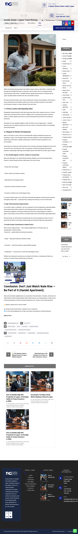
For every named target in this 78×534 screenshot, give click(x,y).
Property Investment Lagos (10, 329)
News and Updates (65, 128)
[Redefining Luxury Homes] (12, 4)
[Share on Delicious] (33, 342)
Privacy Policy (30, 490)
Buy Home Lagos (11, 326)
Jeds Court (65, 102)
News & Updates (31, 486)
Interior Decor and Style (66, 91)
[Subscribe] (70, 256)
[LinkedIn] (69, 23)
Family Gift (65, 78)
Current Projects (19, 403)
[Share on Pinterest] (20, 342)
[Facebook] (63, 23)
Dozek (18, 326)
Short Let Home (67, 185)
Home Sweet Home (66, 82)
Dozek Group (24, 326)
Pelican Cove (17, 405)
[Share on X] (14, 342)
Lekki (64, 109)
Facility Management (66, 75)
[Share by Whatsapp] (45, 342)
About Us (30, 477)
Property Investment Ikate (67, 145)
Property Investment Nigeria (24, 329)
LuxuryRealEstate (31, 333)
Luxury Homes (66, 117)
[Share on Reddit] (26, 342)
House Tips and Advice (67, 87)
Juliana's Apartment (65, 106)
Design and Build (67, 58)
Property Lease (67, 172)
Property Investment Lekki (66, 158)
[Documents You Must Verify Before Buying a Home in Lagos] (64, 215)
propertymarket (8, 336)
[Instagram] (66, 23)
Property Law (66, 169)
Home (30, 475)
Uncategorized (66, 190)
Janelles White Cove (66, 99)
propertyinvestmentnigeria (42, 333)
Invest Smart (66, 95)
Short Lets (65, 187)
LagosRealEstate (22, 333)
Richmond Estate (67, 182)
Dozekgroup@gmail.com (13, 323)
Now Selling (11, 405)
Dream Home (66, 71)
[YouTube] (72, 23)
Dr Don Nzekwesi (65, 67)
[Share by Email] (52, 342)
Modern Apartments (66, 123)
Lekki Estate (66, 115)
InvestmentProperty (12, 333)
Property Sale (66, 179)
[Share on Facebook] (8, 342)
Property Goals (67, 137)
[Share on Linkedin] (39, 342)
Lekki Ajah (65, 112)
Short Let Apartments (30, 484)
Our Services (31, 479)
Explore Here (7, 315)
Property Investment (33, 326)
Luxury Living (66, 120)
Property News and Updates (67, 176)
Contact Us (31, 488)
